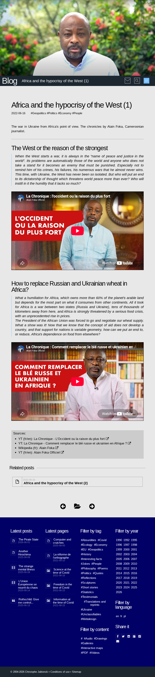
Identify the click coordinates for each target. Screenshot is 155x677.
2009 (126, 563)
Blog (9, 81)
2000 (126, 549)
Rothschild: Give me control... (28, 601)
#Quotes (98, 573)
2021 (126, 582)
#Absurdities (88, 540)
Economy (65, 113)
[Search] (137, 78)
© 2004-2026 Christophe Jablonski (29, 671)
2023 (119, 587)
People (78, 113)
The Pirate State (28, 539)
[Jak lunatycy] (63, 507)
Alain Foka (47, 448)
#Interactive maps (92, 648)
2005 (119, 559)
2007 (134, 559)
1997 (126, 544)
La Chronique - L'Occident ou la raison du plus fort (70, 438)
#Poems (103, 568)
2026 (119, 592)
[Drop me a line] (127, 78)
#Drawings (100, 638)
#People (96, 563)
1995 (134, 540)
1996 (119, 544)
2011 (119, 568)
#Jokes (85, 563)
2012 (126, 568)
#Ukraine (86, 609)
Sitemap (76, 671)
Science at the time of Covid (62, 571)
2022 (134, 582)
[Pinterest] (139, 635)
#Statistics (87, 592)
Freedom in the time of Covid (62, 586)
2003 (126, 554)
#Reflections (88, 577)
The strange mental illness (26, 568)
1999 (119, 549)
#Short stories (89, 587)
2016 (134, 573)
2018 (126, 577)
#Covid (102, 540)
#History (86, 554)
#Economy (100, 544)
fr (121, 616)
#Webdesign (88, 619)
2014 (119, 573)
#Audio (88, 638)
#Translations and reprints (95, 603)
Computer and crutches (62, 541)
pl (125, 616)
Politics (52, 113)
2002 (119, 554)
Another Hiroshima (24, 553)
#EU (83, 549)
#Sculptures (88, 582)
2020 (119, 582)
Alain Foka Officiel (47, 452)
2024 (126, 587)
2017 (119, 577)
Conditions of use (60, 671)
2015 (126, 573)
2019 (134, 577)
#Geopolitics (95, 549)
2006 (126, 559)
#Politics (86, 573)
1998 (134, 544)
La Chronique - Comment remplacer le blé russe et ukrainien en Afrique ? (76, 443)
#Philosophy (88, 568)
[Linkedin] (128, 635)
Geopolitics (39, 113)
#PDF (84, 652)
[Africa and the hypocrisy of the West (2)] (91, 507)
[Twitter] (123, 635)
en (117, 616)
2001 (134, 549)
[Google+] (134, 635)
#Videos (95, 652)
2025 (134, 587)
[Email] (117, 640)
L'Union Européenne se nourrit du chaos (28, 584)
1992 (126, 540)
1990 (119, 540)
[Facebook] (117, 635)
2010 (134, 563)
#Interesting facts (91, 559)
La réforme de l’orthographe (62, 556)
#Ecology (86, 544)
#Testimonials (89, 596)
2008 (119, 563)
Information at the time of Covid (63, 601)
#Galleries (87, 643)
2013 (134, 568)
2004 (134, 554)
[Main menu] (146, 81)
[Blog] (77, 507)
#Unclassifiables (91, 614)
